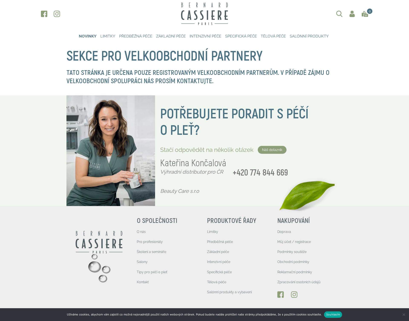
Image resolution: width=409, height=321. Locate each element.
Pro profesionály (150, 242)
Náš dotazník (272, 150)
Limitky (107, 36)
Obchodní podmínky (293, 262)
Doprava (284, 232)
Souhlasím (333, 314)
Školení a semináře (151, 252)
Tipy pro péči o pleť (152, 272)
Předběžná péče (135, 36)
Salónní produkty (309, 36)
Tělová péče (273, 36)
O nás (141, 232)
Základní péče (171, 36)
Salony (142, 262)
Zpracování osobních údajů (299, 282)
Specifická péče (241, 36)
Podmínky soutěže (292, 252)
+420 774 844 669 (260, 173)
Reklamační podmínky (294, 272)
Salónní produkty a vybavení (229, 292)
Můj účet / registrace (294, 242)
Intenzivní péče (205, 36)
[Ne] (404, 314)
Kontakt (143, 282)
